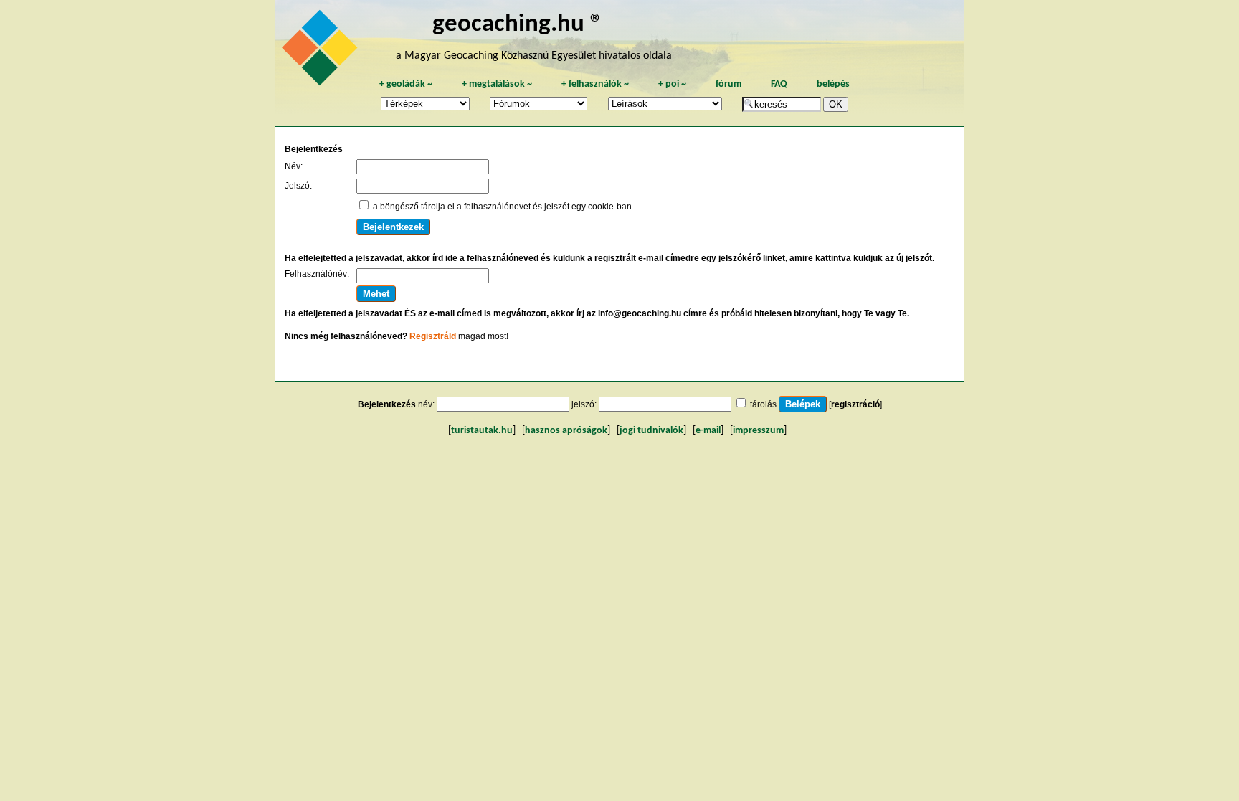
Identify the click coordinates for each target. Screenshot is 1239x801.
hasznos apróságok (566, 430)
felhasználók (595, 84)
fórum (728, 84)
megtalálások (497, 84)
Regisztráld (432, 336)
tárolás (763, 404)
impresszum (758, 430)
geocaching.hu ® (517, 24)
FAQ (779, 84)
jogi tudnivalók (651, 430)
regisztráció (855, 404)
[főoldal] (322, 52)
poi (672, 84)
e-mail (708, 430)
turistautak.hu (482, 430)
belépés (833, 84)
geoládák (405, 84)
